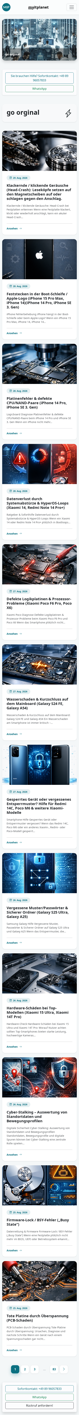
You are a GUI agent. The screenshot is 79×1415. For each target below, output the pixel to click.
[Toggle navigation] (72, 7)
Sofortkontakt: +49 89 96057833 (39, 1389)
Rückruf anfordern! (39, 1406)
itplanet (38, 7)
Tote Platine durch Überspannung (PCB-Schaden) (38, 1318)
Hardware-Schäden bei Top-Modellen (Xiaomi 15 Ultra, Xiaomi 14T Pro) (38, 1012)
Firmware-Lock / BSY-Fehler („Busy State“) (38, 1222)
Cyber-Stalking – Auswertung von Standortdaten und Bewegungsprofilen (37, 1116)
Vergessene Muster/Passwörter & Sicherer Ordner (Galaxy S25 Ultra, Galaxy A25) (38, 912)
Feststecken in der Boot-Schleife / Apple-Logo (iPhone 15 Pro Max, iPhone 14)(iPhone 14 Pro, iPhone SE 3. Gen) (39, 300)
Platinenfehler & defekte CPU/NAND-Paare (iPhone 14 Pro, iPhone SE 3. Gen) (37, 403)
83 (54, 1369)
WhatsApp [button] (39, 1397)
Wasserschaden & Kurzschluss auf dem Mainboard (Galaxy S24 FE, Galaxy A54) (37, 703)
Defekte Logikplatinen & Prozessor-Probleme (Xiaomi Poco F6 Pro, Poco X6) (39, 603)
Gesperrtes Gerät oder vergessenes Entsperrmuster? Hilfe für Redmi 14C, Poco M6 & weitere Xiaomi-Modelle (39, 806)
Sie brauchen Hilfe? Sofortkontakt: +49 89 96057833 (39, 78)
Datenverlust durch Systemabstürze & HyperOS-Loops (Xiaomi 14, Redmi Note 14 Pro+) (38, 503)
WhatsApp (39, 89)
